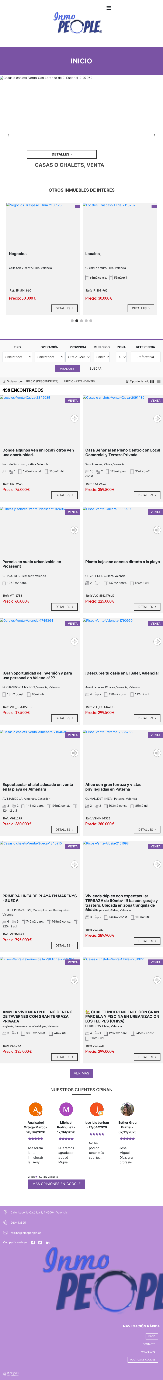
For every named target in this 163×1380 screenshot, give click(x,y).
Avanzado (67, 369)
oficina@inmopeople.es (26, 1232)
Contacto (149, 1344)
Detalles (51, 308)
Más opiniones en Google (56, 1184)
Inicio (151, 1336)
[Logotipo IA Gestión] (77, 26)
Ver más (81, 1073)
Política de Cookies (142, 1359)
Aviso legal (148, 1351)
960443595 (18, 1222)
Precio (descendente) (41, 381)
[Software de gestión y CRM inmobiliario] (10, 1373)
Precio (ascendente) (79, 381)
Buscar (96, 368)
